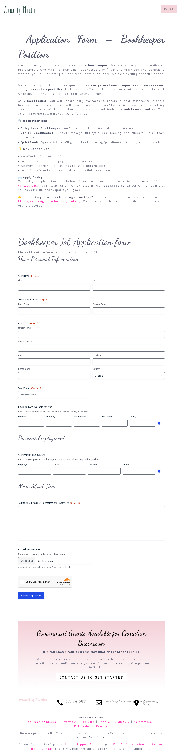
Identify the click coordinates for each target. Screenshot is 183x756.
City (20, 355)
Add (159, 423)
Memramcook (144, 721)
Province (97, 355)
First (20, 280)
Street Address (24, 327)
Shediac (105, 721)
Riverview (68, 721)
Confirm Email (100, 304)
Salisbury (122, 721)
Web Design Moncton (128, 744)
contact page (28, 185)
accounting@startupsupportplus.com (123, 701)
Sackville (87, 721)
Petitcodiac (83, 726)
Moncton (102, 726)
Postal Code (24, 368)
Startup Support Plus (80, 744)
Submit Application (31, 595)
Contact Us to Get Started (91, 677)
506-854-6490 (76, 701)
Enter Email (23, 304)
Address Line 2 (25, 341)
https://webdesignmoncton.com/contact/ (49, 201)
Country (96, 368)
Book (168, 9)
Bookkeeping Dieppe (41, 721)
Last (95, 280)
